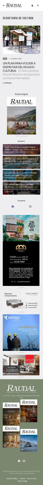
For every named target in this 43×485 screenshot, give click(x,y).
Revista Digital (22, 481)
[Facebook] (13, 207)
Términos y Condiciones (16, 473)
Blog (4, 59)
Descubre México (12, 478)
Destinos (22, 478)
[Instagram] (30, 207)
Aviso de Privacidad (29, 473)
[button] (3, 5)
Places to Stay (31, 478)
